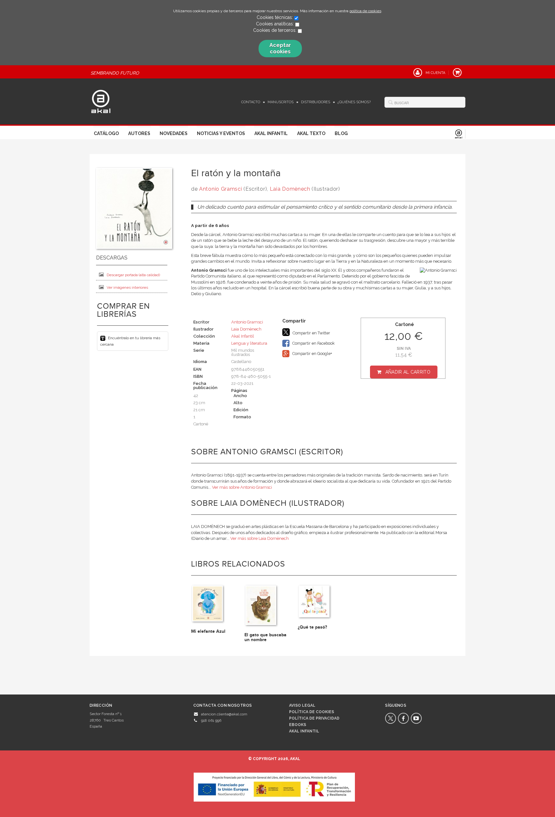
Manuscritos (281, 102)
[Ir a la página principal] (101, 100)
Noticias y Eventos (221, 133)
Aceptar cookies (280, 48)
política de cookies (365, 11)
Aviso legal (302, 705)
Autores (139, 133)
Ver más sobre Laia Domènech (259, 538)
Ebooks (297, 724)
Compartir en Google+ (311, 353)
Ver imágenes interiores (127, 287)
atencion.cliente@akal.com (224, 714)
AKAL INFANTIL (304, 731)
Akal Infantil (271, 133)
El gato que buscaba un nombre (265, 637)
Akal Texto (311, 133)
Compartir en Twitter (311, 333)
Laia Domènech (290, 189)
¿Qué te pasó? (312, 627)
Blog (341, 133)
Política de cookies (311, 712)
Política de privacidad (314, 718)
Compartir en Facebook (313, 343)
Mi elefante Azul (208, 631)
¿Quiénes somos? (354, 102)
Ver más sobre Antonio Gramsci (242, 487)
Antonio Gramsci (220, 189)
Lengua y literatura (249, 343)
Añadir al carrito (407, 372)
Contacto (250, 102)
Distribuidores (315, 102)
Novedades (174, 133)
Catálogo (106, 133)
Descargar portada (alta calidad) (133, 275)
